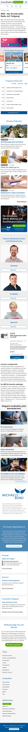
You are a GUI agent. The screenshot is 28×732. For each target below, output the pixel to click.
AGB (21, 727)
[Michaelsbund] (7, 2)
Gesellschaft (6, 682)
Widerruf (16, 727)
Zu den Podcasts (21, 201)
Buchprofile (6, 670)
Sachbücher (6, 660)
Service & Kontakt (7, 568)
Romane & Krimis (7, 655)
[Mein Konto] (12, 6)
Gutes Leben (6, 684)
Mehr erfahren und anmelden (14, 546)
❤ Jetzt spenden (18, 2)
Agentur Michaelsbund (9, 713)
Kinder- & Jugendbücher (9, 658)
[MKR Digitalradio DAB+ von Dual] (5, 336)
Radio (4, 691)
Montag (14, 83)
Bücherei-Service (7, 672)
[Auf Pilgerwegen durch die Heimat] (14, 131)
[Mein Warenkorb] (20, 6)
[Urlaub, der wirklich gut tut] (14, 156)
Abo (4, 694)
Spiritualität (6, 687)
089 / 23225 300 (7, 565)
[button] (14, 270)
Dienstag (20, 83)
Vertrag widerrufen (14, 729)
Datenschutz (13, 725)
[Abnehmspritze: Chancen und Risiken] (14, 182)
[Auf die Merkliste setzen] (25, 357)
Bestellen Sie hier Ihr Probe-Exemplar (12, 612)
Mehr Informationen (7, 588)
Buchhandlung (7, 716)
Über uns (5, 706)
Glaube (5, 667)
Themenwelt (6, 665)
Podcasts (5, 689)
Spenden (6, 704)
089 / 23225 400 (7, 563)
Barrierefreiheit (9, 727)
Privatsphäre (21, 725)
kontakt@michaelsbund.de (10, 561)
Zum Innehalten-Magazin (20, 481)
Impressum (6, 725)
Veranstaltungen (7, 711)
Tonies (4, 662)
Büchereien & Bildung (9, 708)
